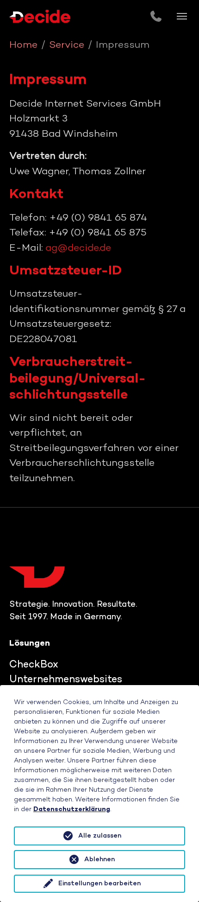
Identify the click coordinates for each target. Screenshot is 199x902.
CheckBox (33, 665)
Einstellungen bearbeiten (99, 884)
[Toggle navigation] (182, 16)
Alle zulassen (99, 836)
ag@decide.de (78, 248)
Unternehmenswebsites (65, 680)
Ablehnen (99, 860)
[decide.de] (39, 16)
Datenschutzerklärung (71, 809)
